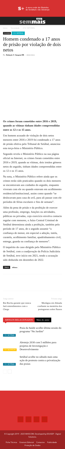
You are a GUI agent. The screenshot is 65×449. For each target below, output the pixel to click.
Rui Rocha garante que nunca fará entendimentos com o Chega (17, 306)
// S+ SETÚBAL (29, 28)
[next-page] (10, 371)
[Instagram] (28, 419)
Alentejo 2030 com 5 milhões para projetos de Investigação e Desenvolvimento (38, 346)
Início (5, 28)
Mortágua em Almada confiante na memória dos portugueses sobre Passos (49, 306)
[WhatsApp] (29, 66)
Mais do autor (42, 320)
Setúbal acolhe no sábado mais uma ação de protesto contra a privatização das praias (40, 360)
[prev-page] (5, 371)
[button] (5, 21)
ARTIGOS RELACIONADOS (19, 320)
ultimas (14, 267)
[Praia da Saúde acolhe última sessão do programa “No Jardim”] (10, 331)
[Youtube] (44, 419)
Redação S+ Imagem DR (15, 55)
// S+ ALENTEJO (10, 349)
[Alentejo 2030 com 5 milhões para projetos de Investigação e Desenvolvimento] (10, 346)
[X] (23, 66)
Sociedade (15, 28)
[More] (36, 66)
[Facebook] (16, 66)
